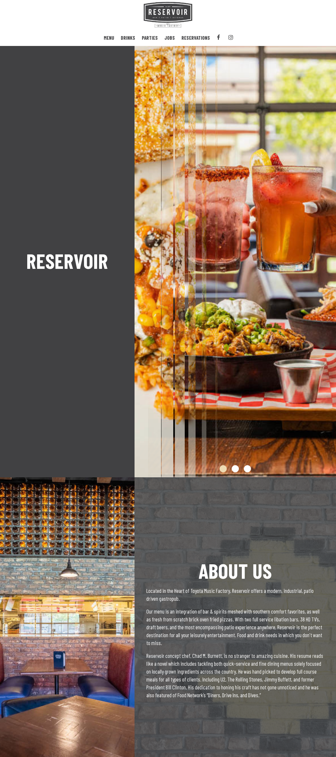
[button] (331, 472)
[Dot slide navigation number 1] (223, 468)
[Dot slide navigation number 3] (247, 468)
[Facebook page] (218, 37)
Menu (109, 38)
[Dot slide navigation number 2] (235, 468)
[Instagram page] (230, 37)
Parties (150, 38)
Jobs (169, 38)
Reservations (195, 38)
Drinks (128, 38)
